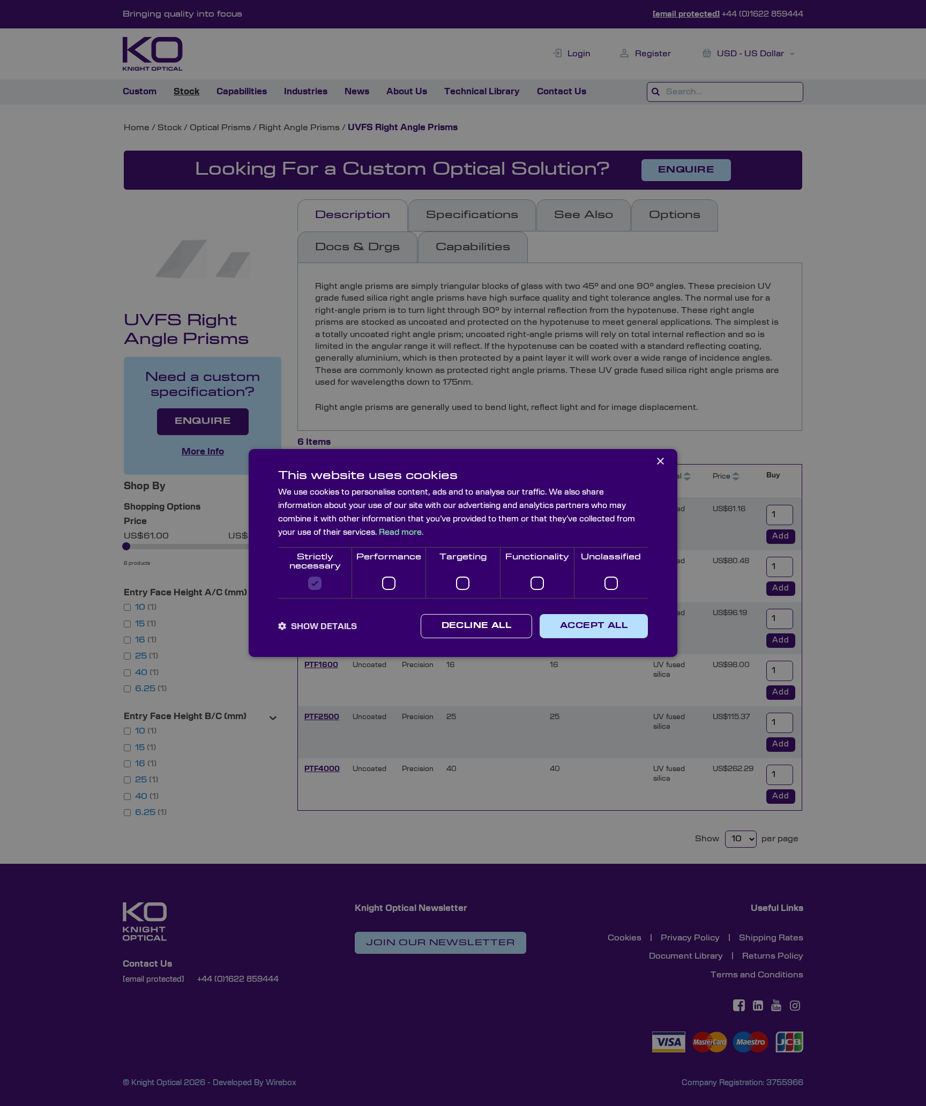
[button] (317, 626)
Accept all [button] (594, 626)
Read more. (401, 532)
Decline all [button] (476, 626)
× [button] (660, 462)
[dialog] (463, 553)
